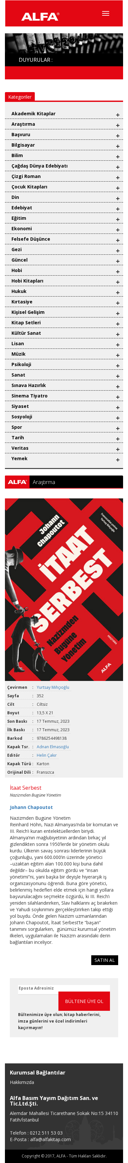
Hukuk (19, 291)
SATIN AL (105, 960)
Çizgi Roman (26, 176)
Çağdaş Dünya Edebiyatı (39, 166)
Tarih (17, 437)
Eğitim (18, 218)
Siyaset (20, 406)
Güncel (19, 260)
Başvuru (20, 134)
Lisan (17, 343)
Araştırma (23, 124)
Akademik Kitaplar (33, 113)
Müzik (18, 354)
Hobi (16, 270)
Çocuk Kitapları (29, 187)
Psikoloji (21, 364)
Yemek (19, 458)
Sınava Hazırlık (28, 385)
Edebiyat (21, 207)
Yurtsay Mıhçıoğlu (53, 687)
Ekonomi (21, 228)
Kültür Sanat (26, 333)
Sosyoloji (21, 416)
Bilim (17, 155)
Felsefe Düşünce (30, 239)
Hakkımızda (22, 1082)
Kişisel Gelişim (28, 312)
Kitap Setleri (26, 322)
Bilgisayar (23, 145)
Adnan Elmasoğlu (53, 747)
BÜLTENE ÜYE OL (84, 1001)
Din (15, 197)
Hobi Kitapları (27, 281)
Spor (16, 427)
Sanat (18, 375)
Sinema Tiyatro (29, 396)
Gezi (16, 249)
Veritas (20, 448)
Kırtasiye (21, 302)
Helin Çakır (47, 755)
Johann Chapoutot (31, 807)
